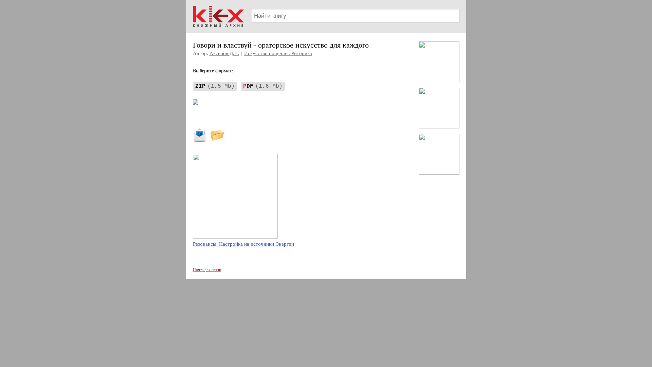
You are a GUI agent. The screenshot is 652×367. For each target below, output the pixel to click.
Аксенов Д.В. (224, 53)
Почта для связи (207, 269)
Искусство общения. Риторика (278, 53)
